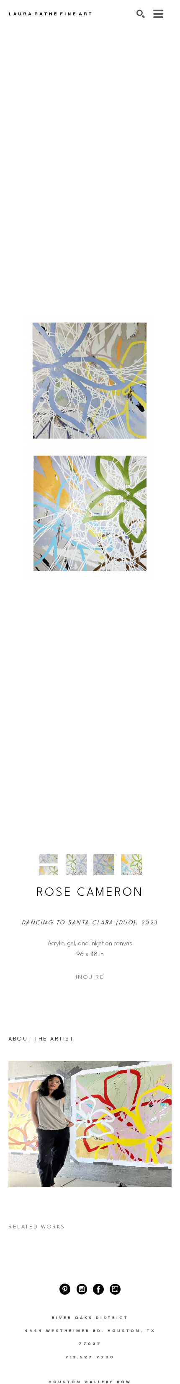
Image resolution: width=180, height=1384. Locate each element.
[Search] (140, 14)
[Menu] (158, 14)
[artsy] (115, 1289)
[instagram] (81, 1289)
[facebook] (98, 1289)
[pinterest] (64, 1289)
